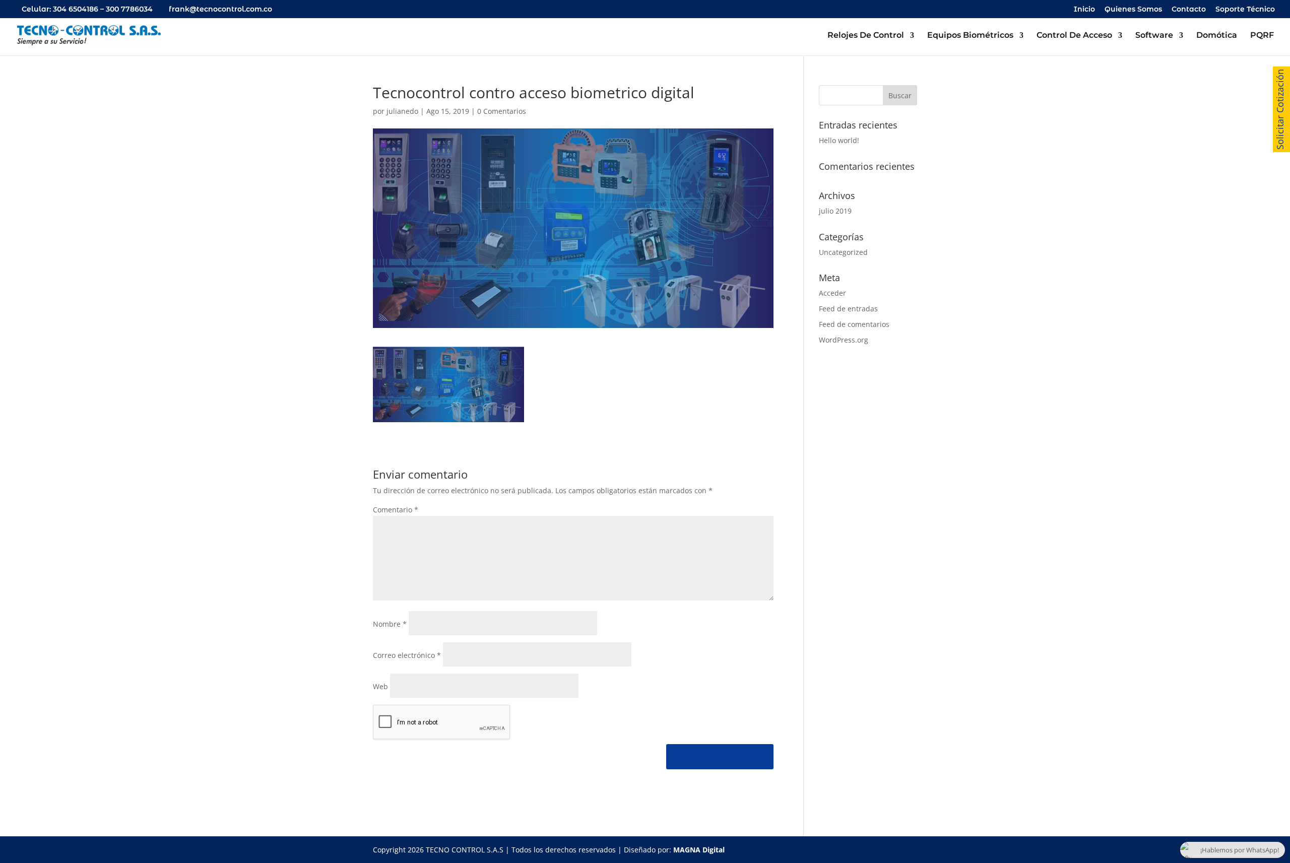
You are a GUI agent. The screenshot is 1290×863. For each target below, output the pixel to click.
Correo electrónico (407, 655)
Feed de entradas (848, 308)
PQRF (1262, 36)
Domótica (1216, 36)
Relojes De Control (865, 36)
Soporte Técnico (1245, 10)
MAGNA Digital (699, 849)
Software (1154, 36)
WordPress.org (843, 340)
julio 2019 (835, 211)
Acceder (832, 293)
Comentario (395, 509)
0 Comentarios (501, 111)
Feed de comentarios (854, 324)
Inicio (1084, 10)
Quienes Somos (1133, 10)
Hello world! (839, 140)
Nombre (390, 624)
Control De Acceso (1074, 36)
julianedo (402, 111)
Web (380, 686)
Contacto (1189, 10)
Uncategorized (843, 252)
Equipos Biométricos (970, 36)
